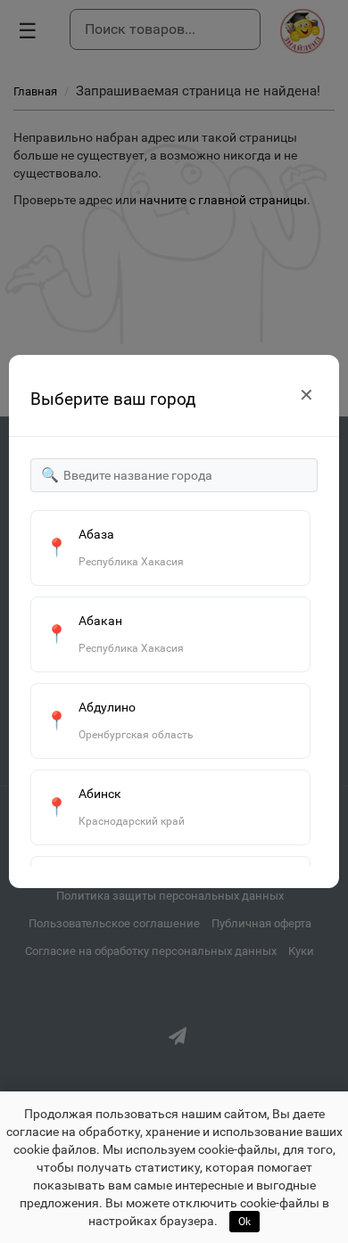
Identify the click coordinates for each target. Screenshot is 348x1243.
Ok (244, 1221)
